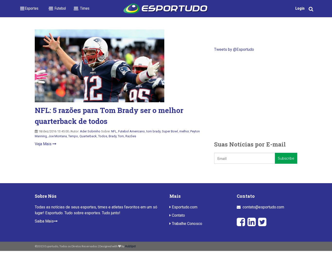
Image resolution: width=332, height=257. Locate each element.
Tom (121, 136)
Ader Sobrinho (90, 131)
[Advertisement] (255, 96)
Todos (102, 136)
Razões (130, 136)
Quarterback (88, 136)
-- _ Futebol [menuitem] (57, 8)
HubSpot (130, 246)
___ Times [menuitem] (81, 8)
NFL (114, 131)
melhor (184, 131)
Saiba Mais (44, 221)
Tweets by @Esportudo (234, 49)
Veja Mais (43, 144)
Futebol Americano (131, 131)
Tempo (73, 136)
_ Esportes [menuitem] (30, 8)
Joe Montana (57, 136)
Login (300, 8)
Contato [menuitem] (178, 215)
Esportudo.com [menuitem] (184, 207)
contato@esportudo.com (263, 207)
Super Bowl (170, 131)
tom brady (153, 131)
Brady (112, 136)
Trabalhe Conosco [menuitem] (186, 223)
